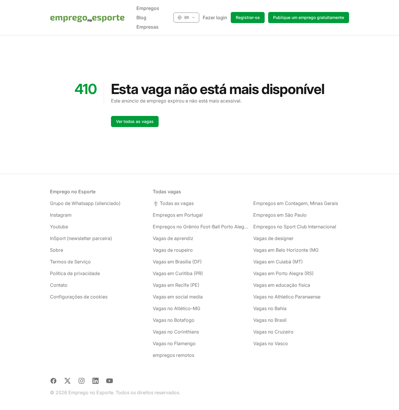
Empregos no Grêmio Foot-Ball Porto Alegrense (201, 227)
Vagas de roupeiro (173, 250)
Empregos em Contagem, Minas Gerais (295, 203)
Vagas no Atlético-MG (176, 308)
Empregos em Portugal (178, 215)
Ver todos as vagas (135, 121)
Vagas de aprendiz (173, 238)
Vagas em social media (178, 297)
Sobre (56, 250)
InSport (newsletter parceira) (81, 238)
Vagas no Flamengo (174, 343)
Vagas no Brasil (270, 320)
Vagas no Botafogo (174, 320)
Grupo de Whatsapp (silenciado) (85, 203)
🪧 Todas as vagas (173, 203)
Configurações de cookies (78, 297)
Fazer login (215, 17)
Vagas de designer (273, 238)
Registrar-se (248, 17)
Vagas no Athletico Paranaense (286, 297)
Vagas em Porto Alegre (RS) (283, 273)
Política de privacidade (75, 273)
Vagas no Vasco (270, 343)
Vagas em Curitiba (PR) (178, 273)
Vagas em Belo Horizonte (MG (286, 250)
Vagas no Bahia (270, 308)
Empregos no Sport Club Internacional (294, 227)
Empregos (147, 8)
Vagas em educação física (281, 285)
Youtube (59, 227)
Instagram (61, 215)
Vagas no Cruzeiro (273, 332)
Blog (141, 17)
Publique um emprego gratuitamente (308, 17)
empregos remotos (173, 355)
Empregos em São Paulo (280, 215)
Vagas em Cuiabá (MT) (278, 262)
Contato (58, 285)
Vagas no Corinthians (176, 332)
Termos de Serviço (70, 262)
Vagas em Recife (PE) (176, 285)
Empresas (147, 27)
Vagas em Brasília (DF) (177, 262)
